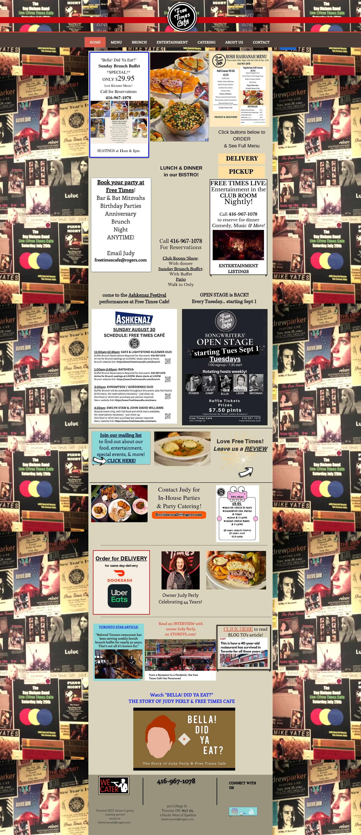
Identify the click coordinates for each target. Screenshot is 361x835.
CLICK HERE (238, 629)
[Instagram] (234, 811)
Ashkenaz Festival (147, 295)
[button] (179, 96)
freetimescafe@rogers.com (121, 260)
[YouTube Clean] (251, 811)
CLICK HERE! (121, 460)
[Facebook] (243, 815)
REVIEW (256, 448)
